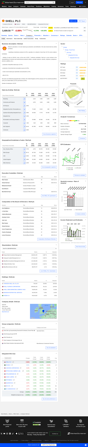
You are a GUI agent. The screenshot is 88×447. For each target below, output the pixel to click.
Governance (9, 38)
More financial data (80, 246)
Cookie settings (25, 440)
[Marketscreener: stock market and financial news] (12, 2)
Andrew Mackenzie (6, 214)
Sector (75, 35)
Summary (4, 35)
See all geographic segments (49, 167)
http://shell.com (5, 311)
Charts (16, 35)
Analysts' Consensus (68, 117)
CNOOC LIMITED (10, 377)
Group (36, 38)
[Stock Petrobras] (14, 380)
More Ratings (82, 110)
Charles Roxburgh (6, 232)
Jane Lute (4, 220)
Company (29, 35)
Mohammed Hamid (6, 185)
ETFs (80, 35)
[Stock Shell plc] (13, 362)
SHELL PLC (9, 362)
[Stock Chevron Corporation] (20, 368)
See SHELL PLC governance (49, 195)
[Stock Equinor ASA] (14, 383)
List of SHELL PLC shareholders (48, 271)
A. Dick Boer (5, 211)
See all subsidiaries (51, 347)
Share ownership (18, 38)
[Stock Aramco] (12, 365)
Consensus (54, 35)
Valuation (46, 35)
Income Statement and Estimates (72, 220)
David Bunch (5, 188)
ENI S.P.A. (8, 386)
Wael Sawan (5, 179)
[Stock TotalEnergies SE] (17, 374)
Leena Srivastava (6, 235)
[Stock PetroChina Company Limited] (23, 371)
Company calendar (80, 214)
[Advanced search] (53, 2)
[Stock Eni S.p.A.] (12, 386)
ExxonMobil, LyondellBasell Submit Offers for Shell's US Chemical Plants (67, 27)
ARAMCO (8, 365)
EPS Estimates (66, 144)
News (22, 35)
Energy (65, 47)
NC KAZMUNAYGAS (10, 389)
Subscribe (79, 2)
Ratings (62, 35)
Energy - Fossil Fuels (70, 50)
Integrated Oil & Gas (73, 55)
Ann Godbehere (6, 208)
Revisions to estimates (80, 175)
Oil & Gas (69, 52)
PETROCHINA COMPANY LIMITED (13, 371)
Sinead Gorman (6, 182)
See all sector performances (49, 399)
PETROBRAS (9, 380)
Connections (43, 38)
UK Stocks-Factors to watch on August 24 (63, 30)
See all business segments (49, 134)
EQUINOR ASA (9, 383)
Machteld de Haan (6, 191)
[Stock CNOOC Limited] (15, 377)
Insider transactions (29, 38)
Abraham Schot (6, 217)
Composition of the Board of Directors (47, 239)
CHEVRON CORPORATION (12, 368)
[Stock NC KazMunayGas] (17, 389)
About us (47, 440)
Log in (72, 2)
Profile (3, 38)
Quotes (10, 35)
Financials (37, 35)
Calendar (69, 35)
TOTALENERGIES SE (11, 374)
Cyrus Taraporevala (7, 229)
